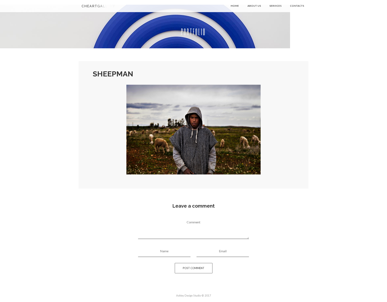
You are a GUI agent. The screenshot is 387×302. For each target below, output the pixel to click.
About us (254, 5)
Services (275, 5)
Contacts (297, 5)
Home (235, 5)
